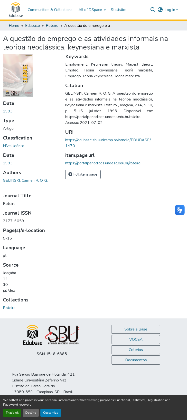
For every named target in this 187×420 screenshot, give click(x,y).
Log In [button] (170, 9)
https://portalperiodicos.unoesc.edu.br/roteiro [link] (102, 163)
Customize (50, 412)
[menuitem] (91, 10)
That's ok (12, 412)
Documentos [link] (136, 360)
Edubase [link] (32, 25)
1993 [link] (8, 111)
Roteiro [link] (52, 25)
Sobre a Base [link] (135, 329)
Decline (30, 412)
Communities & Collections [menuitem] (50, 9)
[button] (16, 9)
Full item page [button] (84, 174)
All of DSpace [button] (90, 9)
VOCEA (136, 339)
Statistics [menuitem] (119, 9)
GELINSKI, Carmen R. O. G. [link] (25, 180)
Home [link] (14, 25)
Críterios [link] (136, 349)
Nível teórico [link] (13, 146)
